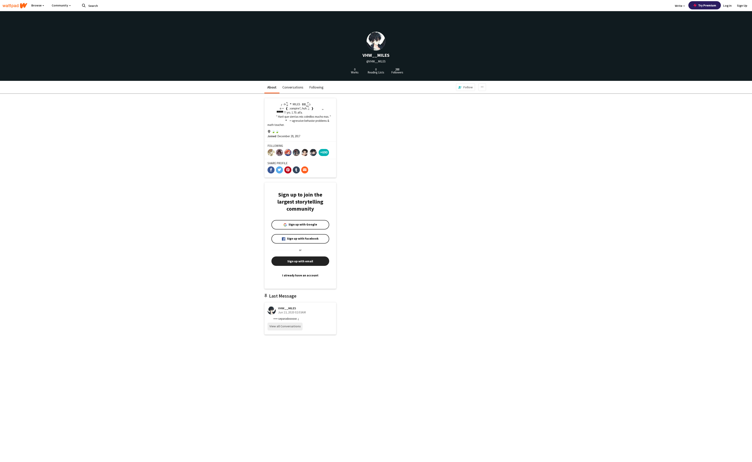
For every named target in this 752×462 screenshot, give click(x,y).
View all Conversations (285, 326)
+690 (323, 152)
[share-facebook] (271, 169)
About (272, 87)
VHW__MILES (287, 308)
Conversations (292, 87)
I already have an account (300, 275)
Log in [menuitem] (727, 5)
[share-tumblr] (296, 169)
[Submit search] (84, 5)
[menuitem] (465, 87)
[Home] (15, 5)
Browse (36, 5)
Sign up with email (300, 261)
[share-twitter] (279, 169)
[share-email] (304, 169)
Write (679, 6)
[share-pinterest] (287, 169)
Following (316, 87)
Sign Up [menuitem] (742, 5)
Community (60, 5)
